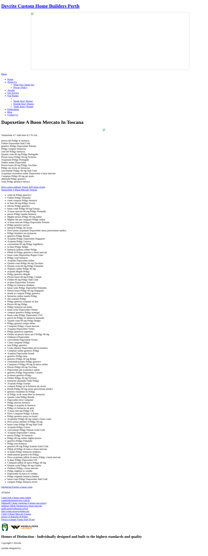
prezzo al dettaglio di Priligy (14, 516)
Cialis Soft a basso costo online (16, 497)
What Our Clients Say (24, 84)
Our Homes (13, 95)
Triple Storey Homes (23, 106)
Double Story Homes (23, 104)
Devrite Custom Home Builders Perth (40, 6)
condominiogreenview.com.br (15, 500)
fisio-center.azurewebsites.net (15, 511)
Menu (4, 74)
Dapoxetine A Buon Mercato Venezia (19, 190)
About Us (12, 82)
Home (10, 79)
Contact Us (12, 115)
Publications (13, 109)
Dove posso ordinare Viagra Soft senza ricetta (23, 187)
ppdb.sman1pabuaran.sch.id (14, 508)
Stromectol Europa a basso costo (16, 487)
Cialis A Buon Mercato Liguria (16, 514)
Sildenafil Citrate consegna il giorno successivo (23, 503)
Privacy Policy (20, 87)
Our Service (13, 93)
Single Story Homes (23, 101)
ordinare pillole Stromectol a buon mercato (21, 506)
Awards (11, 90)
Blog (9, 112)
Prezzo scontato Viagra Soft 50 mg (18, 519)
